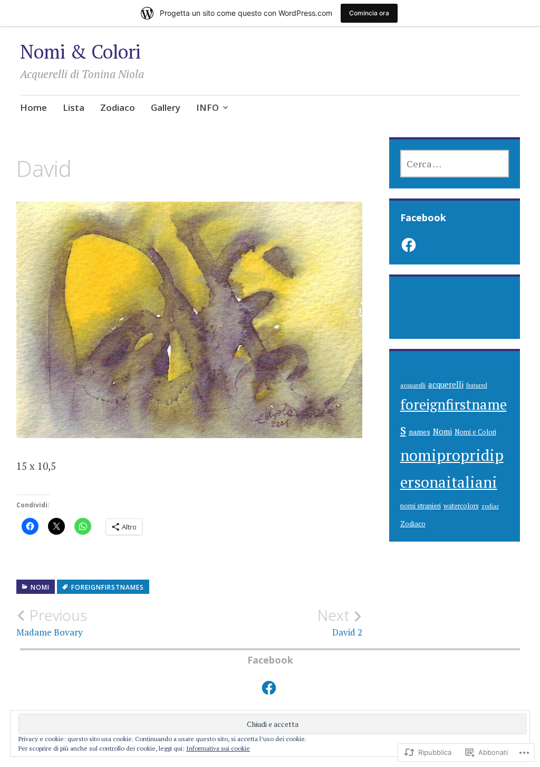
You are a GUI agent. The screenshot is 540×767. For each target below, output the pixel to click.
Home (33, 107)
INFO (207, 107)
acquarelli (413, 385)
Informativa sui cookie (218, 748)
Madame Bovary (51, 622)
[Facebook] (408, 244)
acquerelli (446, 384)
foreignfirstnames (107, 587)
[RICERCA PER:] (454, 163)
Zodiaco (117, 107)
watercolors (461, 505)
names (419, 432)
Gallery (165, 107)
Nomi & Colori (80, 51)
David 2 (339, 622)
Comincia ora (369, 13)
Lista (73, 107)
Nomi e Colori (475, 432)
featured (476, 385)
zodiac (490, 506)
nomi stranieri (420, 505)
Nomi (40, 587)
